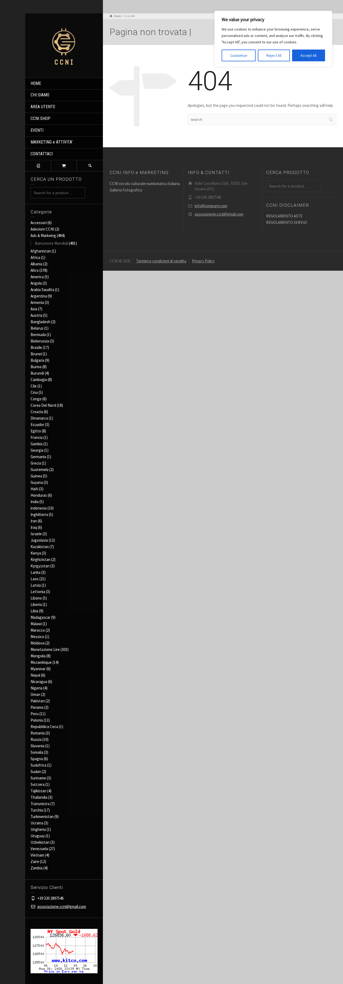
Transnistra (40, 803)
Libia (34, 610)
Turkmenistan (42, 816)
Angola (36, 283)
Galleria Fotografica (126, 190)
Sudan (36, 771)
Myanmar (38, 668)
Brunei (36, 353)
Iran (34, 520)
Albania (36, 263)
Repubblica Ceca (44, 726)
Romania (38, 733)
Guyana (37, 482)
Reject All (273, 55)
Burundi (37, 373)
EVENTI (37, 130)
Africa (35, 257)
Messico (37, 636)
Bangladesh (40, 321)
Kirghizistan (40, 559)
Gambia (37, 443)
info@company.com (211, 205)
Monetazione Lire (45, 649)
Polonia (37, 720)
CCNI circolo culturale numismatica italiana (145, 183)
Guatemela (40, 469)
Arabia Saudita (42, 289)
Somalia (37, 752)
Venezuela (39, 848)
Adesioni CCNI (42, 229)
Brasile (36, 347)
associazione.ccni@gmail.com (61, 906)
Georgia (37, 450)
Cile (34, 386)
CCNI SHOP (40, 118)
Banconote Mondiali (51, 243)
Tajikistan (38, 790)
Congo (36, 398)
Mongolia (38, 655)
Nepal (35, 675)
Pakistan (38, 700)
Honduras (39, 495)
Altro (35, 270)
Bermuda (38, 334)
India (35, 501)
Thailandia (39, 797)
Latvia (36, 585)
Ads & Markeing (43, 235)
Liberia (36, 604)
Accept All (308, 55)
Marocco (38, 630)
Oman (35, 694)
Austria (36, 315)
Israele (36, 533)
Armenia (37, 302)
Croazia (37, 411)
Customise (238, 55)
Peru (35, 713)
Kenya (36, 553)
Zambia (37, 867)
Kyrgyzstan (40, 565)
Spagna (37, 758)
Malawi (36, 623)
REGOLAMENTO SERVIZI (286, 222)
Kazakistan (40, 546)
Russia (36, 739)
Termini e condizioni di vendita (161, 260)
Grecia (36, 463)
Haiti (34, 488)
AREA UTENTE (43, 106)
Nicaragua (39, 681)
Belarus (37, 328)
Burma (36, 366)
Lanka (35, 572)
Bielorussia (40, 341)
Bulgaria (37, 360)
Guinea (36, 475)
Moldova (37, 643)
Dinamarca (39, 418)
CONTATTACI (42, 153)
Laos (35, 578)
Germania (38, 456)
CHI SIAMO (40, 94)
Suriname (38, 778)
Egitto (36, 430)
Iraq (34, 527)
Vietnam (37, 855)
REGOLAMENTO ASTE (284, 215)
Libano (36, 598)
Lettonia (38, 591)
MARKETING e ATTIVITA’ (52, 142)
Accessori (39, 222)
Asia (34, 308)
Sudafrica (38, 765)
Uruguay (38, 835)
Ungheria (38, 829)
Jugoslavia (39, 540)
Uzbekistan (40, 842)
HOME (36, 83)
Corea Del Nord (43, 405)
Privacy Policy (203, 260)
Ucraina (37, 822)
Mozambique (41, 662)
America (37, 276)
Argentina (39, 296)
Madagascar (40, 617)
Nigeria (36, 688)
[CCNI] (64, 44)
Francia (37, 437)
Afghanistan (41, 251)
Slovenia (37, 745)
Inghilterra (39, 514)
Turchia (37, 810)
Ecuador (37, 424)
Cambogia (39, 379)
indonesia (39, 508)
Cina (34, 392)
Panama (37, 707)
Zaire (35, 861)
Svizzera (37, 784)
